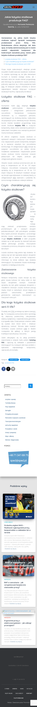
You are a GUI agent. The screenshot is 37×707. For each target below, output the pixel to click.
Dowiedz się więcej (10, 549)
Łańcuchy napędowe (11, 425)
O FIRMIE (7, 689)
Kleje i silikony (9, 436)
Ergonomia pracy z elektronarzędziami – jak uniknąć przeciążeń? (17, 623)
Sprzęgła (8, 410)
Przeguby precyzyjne (11, 414)
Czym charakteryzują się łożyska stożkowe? (19, 61)
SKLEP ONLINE (8, 693)
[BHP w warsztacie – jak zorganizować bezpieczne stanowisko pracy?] (18, 565)
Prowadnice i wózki (11, 429)
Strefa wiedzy (25, 359)
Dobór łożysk (14, 359)
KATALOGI (29, 689)
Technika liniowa (10, 403)
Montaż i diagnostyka (12, 440)
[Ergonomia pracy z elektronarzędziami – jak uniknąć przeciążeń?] (18, 612)
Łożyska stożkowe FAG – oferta (15, 59)
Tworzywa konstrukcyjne (13, 421)
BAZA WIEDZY (19, 693)
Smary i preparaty (10, 432)
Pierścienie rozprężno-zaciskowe (15, 418)
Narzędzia (7, 579)
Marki (22, 689)
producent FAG (9, 363)
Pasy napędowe (10, 407)
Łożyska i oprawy (10, 399)
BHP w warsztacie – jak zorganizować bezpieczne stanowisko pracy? (15, 584)
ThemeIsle (26, 702)
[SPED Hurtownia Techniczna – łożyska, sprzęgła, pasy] (13, 7)
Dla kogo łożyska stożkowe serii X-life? (18, 64)
